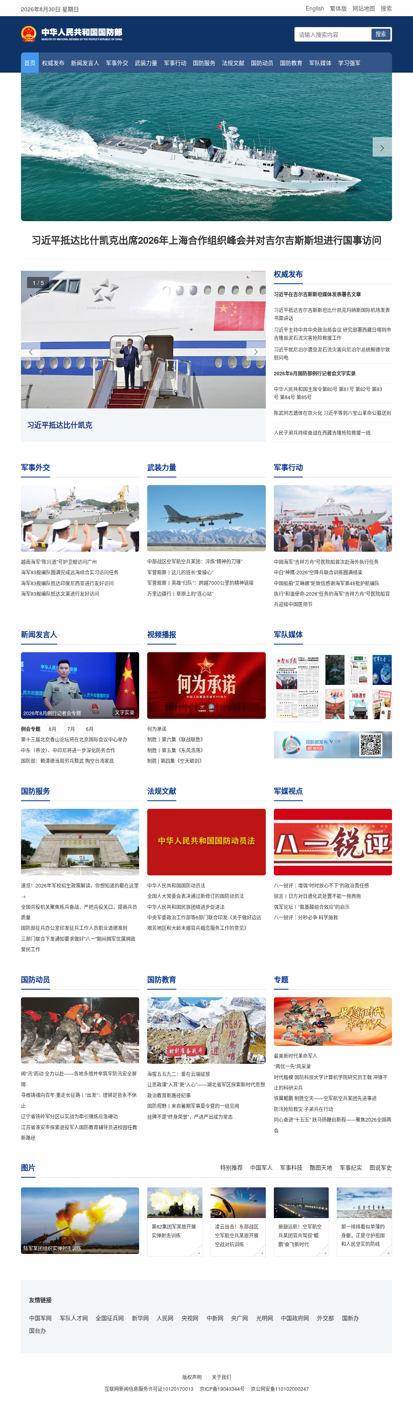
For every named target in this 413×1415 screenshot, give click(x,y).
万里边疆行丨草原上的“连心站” (180, 593)
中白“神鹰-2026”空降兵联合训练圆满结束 (318, 572)
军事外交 (117, 63)
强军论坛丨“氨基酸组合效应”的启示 (312, 906)
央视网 (189, 1318)
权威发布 (53, 63)
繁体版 (338, 8)
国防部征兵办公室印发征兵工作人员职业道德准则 (74, 927)
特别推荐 (231, 1167)
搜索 (386, 8)
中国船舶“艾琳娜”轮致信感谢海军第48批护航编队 (327, 583)
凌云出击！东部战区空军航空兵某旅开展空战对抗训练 (237, 1235)
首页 (29, 63)
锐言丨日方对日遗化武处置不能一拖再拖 (317, 895)
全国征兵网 (110, 1318)
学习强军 (349, 63)
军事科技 (291, 1167)
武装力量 (146, 63)
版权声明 (192, 1376)
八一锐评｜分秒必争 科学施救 (306, 917)
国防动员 (262, 63)
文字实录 (124, 712)
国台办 (37, 1330)
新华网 (140, 1318)
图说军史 (380, 1167)
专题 (281, 979)
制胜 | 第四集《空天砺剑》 (175, 760)
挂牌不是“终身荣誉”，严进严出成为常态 (190, 1116)
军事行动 (175, 63)
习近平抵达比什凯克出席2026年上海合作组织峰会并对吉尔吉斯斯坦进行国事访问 (206, 240)
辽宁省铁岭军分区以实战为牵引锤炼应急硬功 (69, 1116)
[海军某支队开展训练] (206, 147)
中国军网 (40, 1318)
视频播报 (161, 634)
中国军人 (261, 1167)
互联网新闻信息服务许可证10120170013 (149, 1388)
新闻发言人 (85, 63)
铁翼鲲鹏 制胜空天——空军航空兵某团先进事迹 (325, 1098)
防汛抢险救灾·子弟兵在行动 (303, 1108)
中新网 (214, 1318)
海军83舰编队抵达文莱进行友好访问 (60, 593)
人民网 (164, 1318)
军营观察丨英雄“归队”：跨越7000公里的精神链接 (200, 582)
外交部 (325, 1318)
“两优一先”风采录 (292, 1066)
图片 (28, 1167)
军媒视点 (288, 791)
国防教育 (291, 63)
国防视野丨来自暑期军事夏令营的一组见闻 (193, 1105)
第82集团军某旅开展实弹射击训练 (174, 1231)
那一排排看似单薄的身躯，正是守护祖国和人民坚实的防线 (363, 1235)
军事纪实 (351, 1167)
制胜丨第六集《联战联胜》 (176, 739)
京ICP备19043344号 (222, 1388)
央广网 (239, 1318)
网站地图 (364, 8)
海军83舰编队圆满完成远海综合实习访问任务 (70, 572)
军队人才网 (74, 1318)
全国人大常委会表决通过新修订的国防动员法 (195, 895)
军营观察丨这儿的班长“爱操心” (180, 572)
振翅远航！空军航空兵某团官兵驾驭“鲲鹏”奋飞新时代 (300, 1235)
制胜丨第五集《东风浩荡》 (176, 750)
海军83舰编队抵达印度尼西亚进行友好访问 (67, 583)
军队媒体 (320, 63)
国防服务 (204, 63)
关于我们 (221, 1376)
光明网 (264, 1318)
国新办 (350, 1318)
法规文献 (233, 63)
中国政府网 (295, 1318)
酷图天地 (321, 1167)
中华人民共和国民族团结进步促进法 (186, 906)
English (315, 8)
